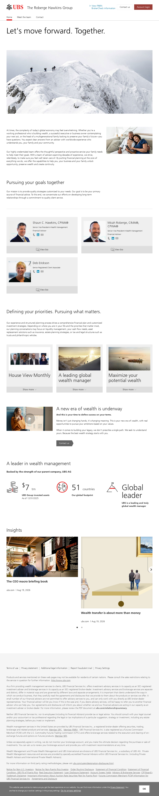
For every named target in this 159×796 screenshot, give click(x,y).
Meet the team (24, 17)
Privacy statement (29, 668)
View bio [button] (55, 250)
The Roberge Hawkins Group (50, 7)
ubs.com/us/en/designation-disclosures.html (93, 763)
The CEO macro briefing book (27, 581)
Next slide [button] (148, 570)
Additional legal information (54, 668)
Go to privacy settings (71, 790)
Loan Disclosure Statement (76, 772)
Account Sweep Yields (100, 772)
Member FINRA (71, 729)
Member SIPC (55, 729)
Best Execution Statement (51, 772)
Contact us (125, 7)
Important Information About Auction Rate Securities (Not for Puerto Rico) (62, 775)
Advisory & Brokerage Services (126, 772)
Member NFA (61, 736)
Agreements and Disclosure (44, 778)
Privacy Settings (102, 668)
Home (9, 17)
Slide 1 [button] (77, 627)
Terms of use (12, 668)
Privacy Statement (117, 787)
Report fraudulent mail (81, 668)
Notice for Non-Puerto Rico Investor (52, 769)
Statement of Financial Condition (111, 769)
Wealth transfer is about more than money (111, 613)
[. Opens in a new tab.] (15, 7)
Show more (29, 390)
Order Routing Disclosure (82, 769)
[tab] (77, 627)
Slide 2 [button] (81, 627)
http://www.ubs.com (60, 680)
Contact (39, 17)
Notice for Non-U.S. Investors (20, 769)
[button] (42, 234)
